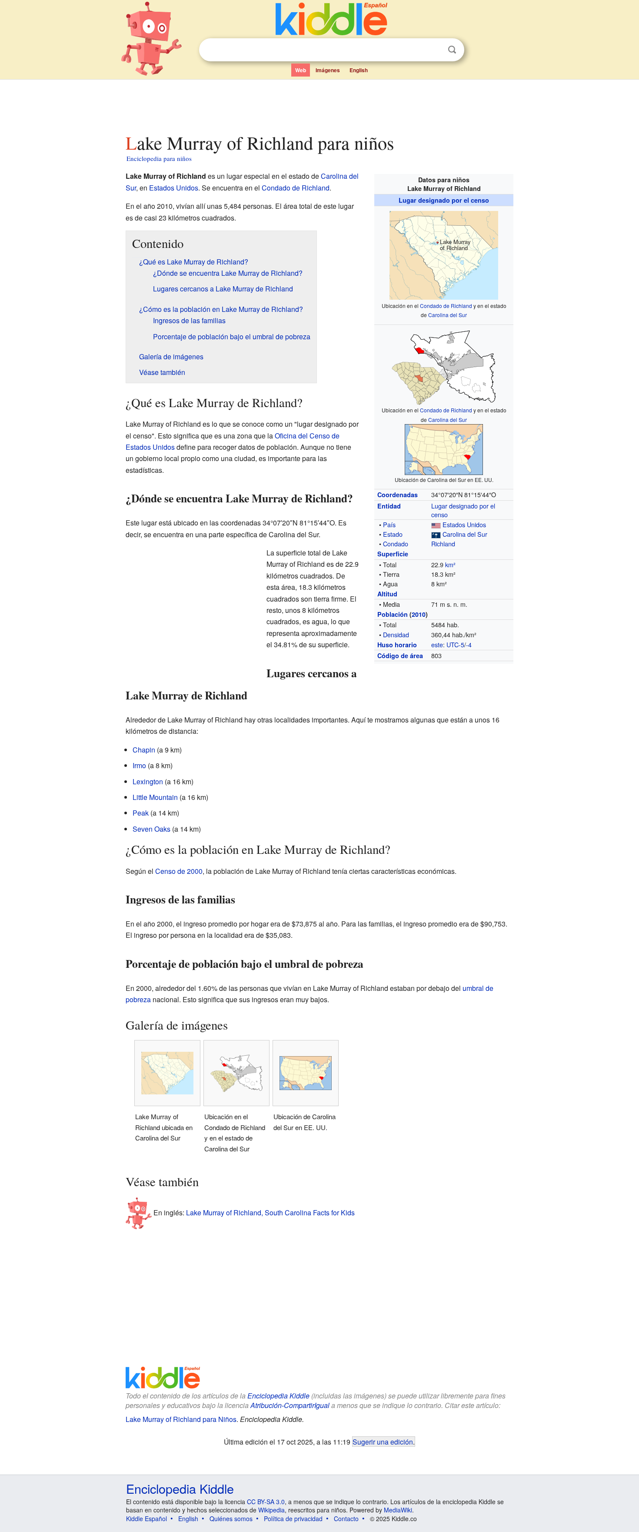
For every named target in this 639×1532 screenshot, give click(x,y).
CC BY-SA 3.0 (266, 1501)
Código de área (400, 655)
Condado (395, 543)
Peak (141, 813)
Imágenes (328, 70)
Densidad (396, 634)
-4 (469, 644)
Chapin (144, 750)
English (358, 70)
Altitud (387, 593)
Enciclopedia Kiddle (278, 1396)
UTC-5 (455, 644)
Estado (393, 534)
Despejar (434, 50)
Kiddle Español (146, 1518)
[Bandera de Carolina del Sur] (436, 534)
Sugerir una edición (383, 1441)
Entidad (389, 506)
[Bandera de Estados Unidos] (436, 524)
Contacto (346, 1518)
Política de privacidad (293, 1518)
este (437, 644)
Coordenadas (397, 494)
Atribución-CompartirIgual (289, 1405)
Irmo (139, 765)
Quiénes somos (231, 1518)
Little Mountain (155, 797)
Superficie (392, 553)
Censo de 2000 (179, 871)
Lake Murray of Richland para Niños (181, 1419)
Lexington (148, 781)
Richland (443, 543)
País (389, 524)
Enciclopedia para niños (159, 158)
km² (450, 564)
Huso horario (397, 644)
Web (300, 70)
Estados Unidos (464, 524)
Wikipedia (271, 1509)
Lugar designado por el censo (444, 200)
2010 (419, 614)
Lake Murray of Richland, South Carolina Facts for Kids (270, 1213)
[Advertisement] (319, 104)
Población (392, 614)
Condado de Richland (446, 305)
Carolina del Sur (447, 314)
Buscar (452, 50)
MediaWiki (398, 1509)
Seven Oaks (151, 829)
